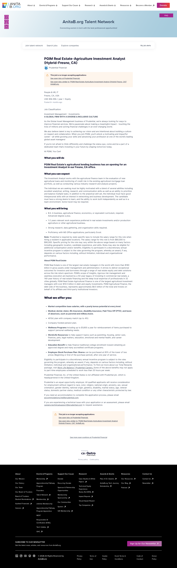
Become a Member (144, 5)
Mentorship (40, 479)
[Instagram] (6, 17)
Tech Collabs (41, 527)
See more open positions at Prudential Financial (88, 437)
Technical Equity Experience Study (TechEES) (85, 489)
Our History (19, 483)
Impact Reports (84, 496)
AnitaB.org (42, 558)
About (30, 5)
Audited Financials (22, 503)
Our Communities (64, 502)
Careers (18, 508)
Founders (40, 490)
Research (89, 5)
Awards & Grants (106, 5)
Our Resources (127, 479)
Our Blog (124, 483)
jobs (52, 45)
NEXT (38, 515)
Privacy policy (83, 459)
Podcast (124, 487)
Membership (41, 499)
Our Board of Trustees (23, 492)
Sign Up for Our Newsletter (143, 543)
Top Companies (85, 505)
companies (70, 45)
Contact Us (146, 479)
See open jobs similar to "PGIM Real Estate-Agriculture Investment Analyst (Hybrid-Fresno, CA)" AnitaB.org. (88, 83)
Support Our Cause (70, 5)
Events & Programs (47, 5)
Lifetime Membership (44, 503)
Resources (124, 5)
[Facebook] (6, 22)
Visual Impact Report (87, 501)
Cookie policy (94, 459)
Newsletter (146, 483)
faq (166, 15)
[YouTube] (25, 555)
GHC (38, 531)
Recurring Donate (64, 483)
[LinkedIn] (6, 27)
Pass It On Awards (107, 479)
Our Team (19, 487)
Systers (60, 506)
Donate (60, 479)
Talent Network (42, 495)
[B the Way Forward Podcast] (34, 555)
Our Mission (20, 479)
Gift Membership (64, 511)
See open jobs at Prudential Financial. (65, 78)
